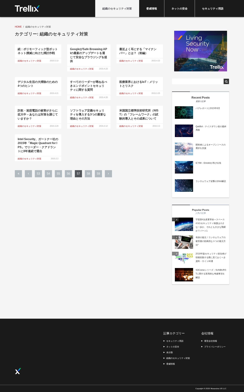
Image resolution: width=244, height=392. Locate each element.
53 (38, 173)
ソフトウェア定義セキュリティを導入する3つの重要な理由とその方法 (88, 114)
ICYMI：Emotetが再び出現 (208, 163)
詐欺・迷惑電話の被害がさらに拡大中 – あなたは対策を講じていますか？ (38, 114)
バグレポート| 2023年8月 (208, 108)
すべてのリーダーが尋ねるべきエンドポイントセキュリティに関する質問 (88, 85)
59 (98, 173)
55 (58, 173)
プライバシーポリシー (215, 346)
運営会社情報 (210, 341)
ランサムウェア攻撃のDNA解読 (211, 181)
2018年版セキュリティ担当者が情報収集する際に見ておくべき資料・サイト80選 (211, 257)
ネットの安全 (179, 8)
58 (88, 173)
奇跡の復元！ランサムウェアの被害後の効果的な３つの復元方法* (211, 241)
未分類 (169, 352)
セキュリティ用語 (212, 8)
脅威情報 (151, 8)
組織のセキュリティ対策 (117, 8)
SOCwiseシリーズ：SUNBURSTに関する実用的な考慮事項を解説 (211, 274)
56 (68, 173)
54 (48, 173)
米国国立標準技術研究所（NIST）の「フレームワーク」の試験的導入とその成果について (138, 114)
